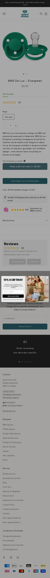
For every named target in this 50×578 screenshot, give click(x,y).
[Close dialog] (47, 278)
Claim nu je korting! (13, 296)
